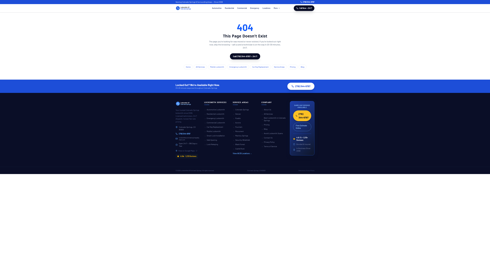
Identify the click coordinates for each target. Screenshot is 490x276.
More (276, 8)
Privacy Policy (267, 142)
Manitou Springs (240, 136)
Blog (302, 67)
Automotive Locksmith (214, 109)
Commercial (242, 8)
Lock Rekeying (211, 144)
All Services (200, 67)
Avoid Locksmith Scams (272, 133)
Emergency (254, 8)
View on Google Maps (186, 151)
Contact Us (267, 138)
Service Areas (279, 67)
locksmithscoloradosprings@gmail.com (189, 139)
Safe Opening (210, 140)
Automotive (217, 8)
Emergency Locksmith (238, 67)
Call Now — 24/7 (305, 8)
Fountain (237, 127)
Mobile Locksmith (217, 67)
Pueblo (237, 118)
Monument (238, 131)
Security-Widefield (241, 140)
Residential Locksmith (214, 114)
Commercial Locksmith (214, 123)
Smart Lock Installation (214, 136)
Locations (266, 8)
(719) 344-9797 (308, 2)
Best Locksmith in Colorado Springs (273, 119)
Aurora (237, 123)
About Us (266, 109)
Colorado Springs (241, 109)
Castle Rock (238, 149)
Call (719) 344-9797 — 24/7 (245, 56)
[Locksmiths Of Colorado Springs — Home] (187, 8)
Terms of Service (269, 146)
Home (188, 67)
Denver (237, 114)
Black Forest (239, 144)
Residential (229, 8)
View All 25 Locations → (242, 153)
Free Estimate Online (301, 126)
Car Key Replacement (260, 67)
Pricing (292, 67)
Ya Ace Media (310, 170)
